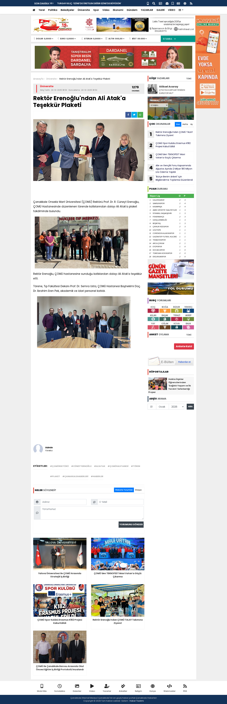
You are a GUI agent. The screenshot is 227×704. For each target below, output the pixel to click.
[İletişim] (160, 3)
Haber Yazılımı (137, 700)
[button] (181, 10)
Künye (153, 691)
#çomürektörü (59, 466)
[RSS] (191, 3)
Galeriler (77, 691)
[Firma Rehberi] (167, 3)
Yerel (42, 10)
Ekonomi (118, 10)
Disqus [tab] (138, 490)
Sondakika (59, 691)
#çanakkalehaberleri (75, 476)
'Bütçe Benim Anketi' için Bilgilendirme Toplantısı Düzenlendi (91, 3)
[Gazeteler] (178, 3)
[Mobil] (147, 3)
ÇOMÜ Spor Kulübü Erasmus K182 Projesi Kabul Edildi (170, 145)
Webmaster (170, 691)
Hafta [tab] (185, 124)
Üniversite (84, 10)
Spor (96, 10)
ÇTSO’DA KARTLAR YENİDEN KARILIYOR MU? (172, 92)
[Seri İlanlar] (172, 3)
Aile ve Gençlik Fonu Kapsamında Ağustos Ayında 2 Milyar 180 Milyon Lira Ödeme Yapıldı (170, 169)
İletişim (138, 691)
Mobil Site (42, 691)
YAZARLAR (147, 10)
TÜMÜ (188, 78)
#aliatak (99, 466)
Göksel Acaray (168, 86)
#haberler (97, 476)
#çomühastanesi (118, 466)
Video (105, 10)
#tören (135, 466)
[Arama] (154, 3)
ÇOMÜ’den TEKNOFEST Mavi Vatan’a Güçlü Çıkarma (167, 156)
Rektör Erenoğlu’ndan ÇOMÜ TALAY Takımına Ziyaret (171, 134)
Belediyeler (67, 10)
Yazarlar (107, 691)
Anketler (123, 691)
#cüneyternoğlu (81, 466)
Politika (52, 10)
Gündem (132, 10)
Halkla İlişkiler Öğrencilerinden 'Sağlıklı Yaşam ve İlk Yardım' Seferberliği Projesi (169, 386)
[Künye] (185, 3)
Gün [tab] (178, 124)
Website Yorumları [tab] (124, 490)
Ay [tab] (191, 124)
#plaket (55, 476)
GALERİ (160, 10)
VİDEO (171, 10)
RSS (185, 691)
